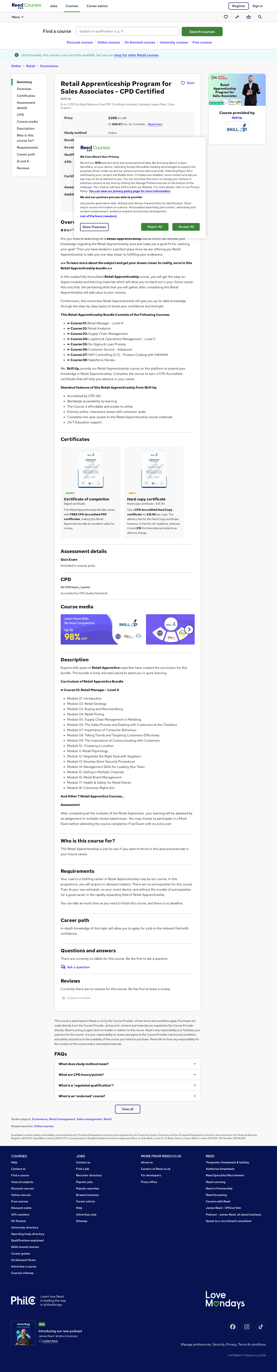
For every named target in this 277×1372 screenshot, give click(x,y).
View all (127, 1109)
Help (14, 1162)
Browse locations (87, 1195)
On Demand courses (140, 42)
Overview (24, 89)
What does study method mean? (84, 1064)
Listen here (50, 1341)
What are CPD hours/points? (81, 1075)
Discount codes (21, 1208)
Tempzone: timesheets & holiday (227, 1162)
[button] (189, 629)
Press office (149, 1182)
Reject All (155, 227)
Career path (26, 154)
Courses (72, 6)
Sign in (257, 6)
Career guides (20, 1253)
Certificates (26, 96)
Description (25, 128)
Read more (155, 124)
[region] (140, 187)
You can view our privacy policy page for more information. (130, 191)
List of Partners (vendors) (98, 216)
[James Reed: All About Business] (23, 1333)
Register (238, 6)
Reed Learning (215, 1182)
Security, (219, 1344)
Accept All (186, 227)
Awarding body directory (28, 1234)
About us (147, 1162)
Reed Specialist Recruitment (225, 1175)
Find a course (57, 31)
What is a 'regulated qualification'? (86, 1085)
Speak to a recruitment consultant (228, 1221)
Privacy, (232, 1344)
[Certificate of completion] (90, 468)
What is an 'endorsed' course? (82, 1096)
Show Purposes (94, 227)
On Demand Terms (23, 1260)
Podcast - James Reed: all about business (233, 1214)
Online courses (109, 42)
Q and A (23, 161)
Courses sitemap (22, 1273)
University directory (24, 1227)
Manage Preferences (196, 1344)
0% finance (18, 1221)
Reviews (23, 168)
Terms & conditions (252, 1344)
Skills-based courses (25, 1247)
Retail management (62, 1119)
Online (16, 66)
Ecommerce (49, 66)
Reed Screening (216, 1195)
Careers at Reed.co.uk (156, 1169)
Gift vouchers (20, 1214)
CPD (20, 115)
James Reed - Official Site (223, 1208)
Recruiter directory (89, 1175)
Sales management (89, 1119)
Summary (24, 82)
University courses (174, 42)
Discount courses (80, 42)
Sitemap (81, 1221)
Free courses (202, 42)
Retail (30, 66)
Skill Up (237, 117)
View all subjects (22, 1182)
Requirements (27, 147)
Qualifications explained (27, 1240)
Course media (27, 121)
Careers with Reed (218, 1201)
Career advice (97, 6)
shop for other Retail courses (136, 55)
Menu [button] (16, 17)
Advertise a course (23, 1266)
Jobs (53, 6)
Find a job (82, 1169)
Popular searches (87, 1188)
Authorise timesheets (220, 1169)
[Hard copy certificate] (154, 468)
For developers (151, 1175)
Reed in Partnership (219, 1188)
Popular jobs (84, 1182)
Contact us (18, 1169)
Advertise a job (86, 1214)
